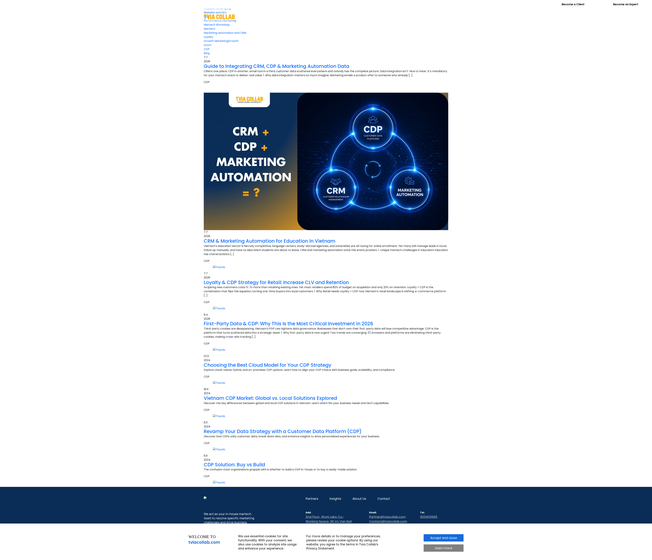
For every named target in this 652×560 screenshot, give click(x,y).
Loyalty (208, 37)
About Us (399, 17)
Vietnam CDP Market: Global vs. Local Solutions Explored (270, 398)
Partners (359, 17)
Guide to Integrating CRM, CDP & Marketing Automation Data (276, 66)
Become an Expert (625, 4)
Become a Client (573, 4)
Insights (379, 17)
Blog (207, 53)
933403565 (428, 517)
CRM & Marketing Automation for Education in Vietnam (269, 241)
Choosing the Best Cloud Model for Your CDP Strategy (267, 365)
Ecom (207, 45)
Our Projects (336, 17)
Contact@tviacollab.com (388, 521)
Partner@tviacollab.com (387, 517)
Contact (420, 17)
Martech (209, 29)
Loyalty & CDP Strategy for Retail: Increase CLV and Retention (276, 282)
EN (438, 17)
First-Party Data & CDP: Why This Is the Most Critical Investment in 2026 (288, 323)
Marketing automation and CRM (225, 33)
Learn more (443, 548)
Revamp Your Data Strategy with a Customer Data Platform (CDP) (283, 431)
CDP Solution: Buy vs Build (234, 464)
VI (447, 17)
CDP (207, 49)
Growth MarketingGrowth (221, 41)
